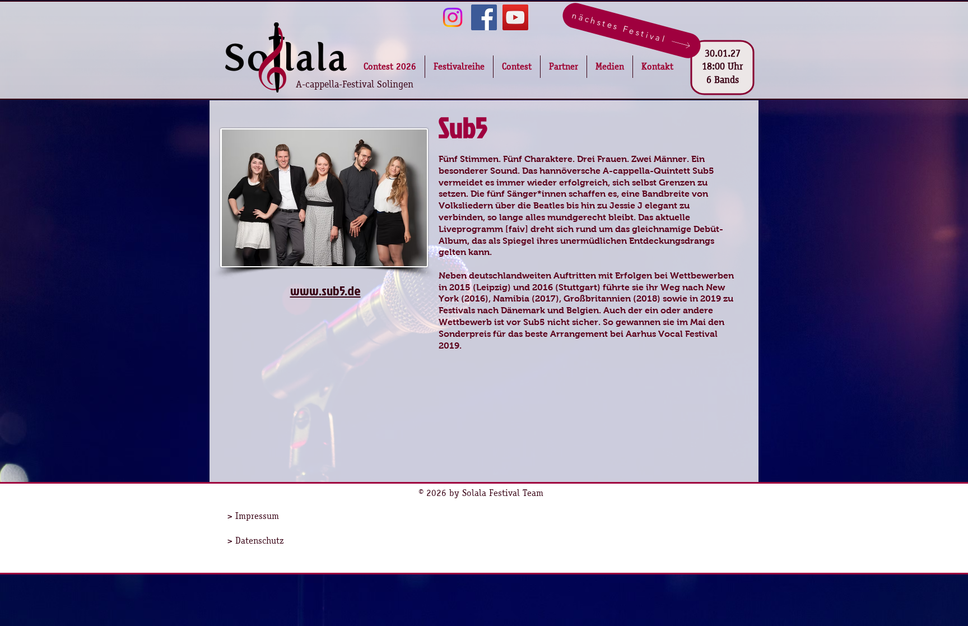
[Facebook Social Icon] (484, 17)
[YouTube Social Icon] (515, 17)
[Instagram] (453, 17)
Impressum (257, 516)
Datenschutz (259, 540)
